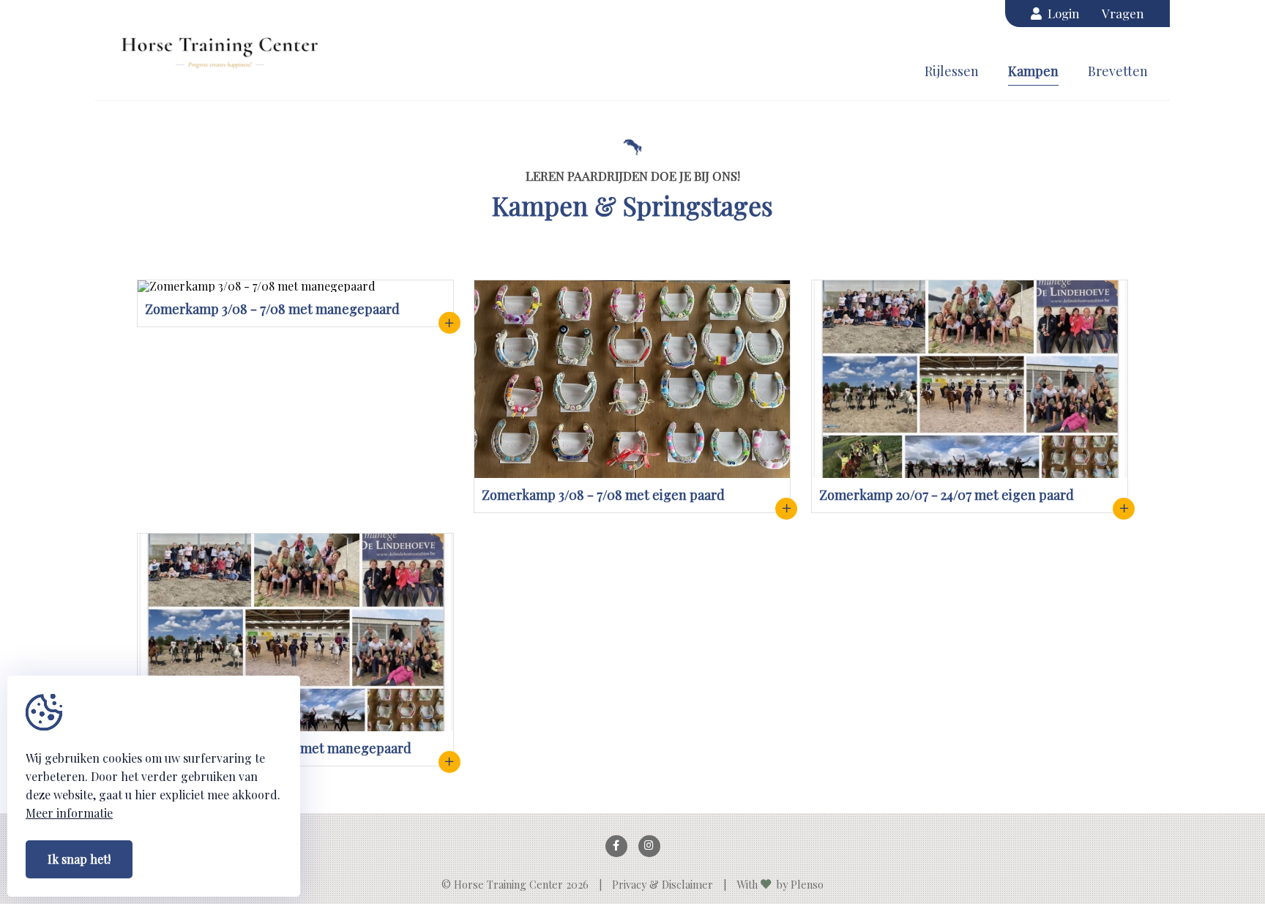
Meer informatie (69, 813)
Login (1061, 13)
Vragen (1123, 13)
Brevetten (1118, 71)
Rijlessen (952, 71)
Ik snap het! (79, 859)
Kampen (1033, 71)
